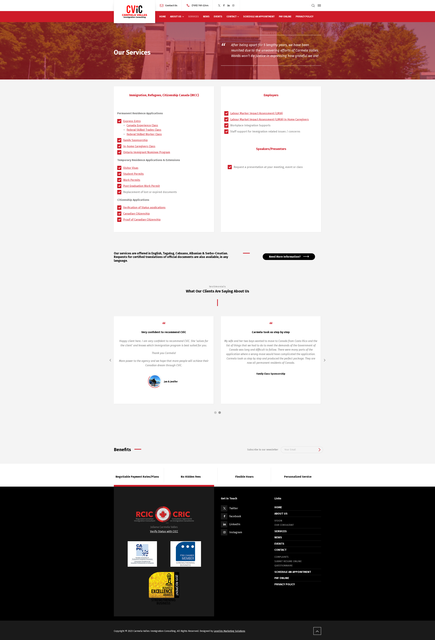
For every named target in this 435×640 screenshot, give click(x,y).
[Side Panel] (318, 5)
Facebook (235, 516)
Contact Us (171, 5)
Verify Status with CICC (164, 531)
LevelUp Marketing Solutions (229, 631)
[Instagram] (233, 5)
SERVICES (280, 531)
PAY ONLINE (281, 578)
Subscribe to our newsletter (262, 449)
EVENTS (279, 543)
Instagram (235, 532)
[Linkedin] (228, 5)
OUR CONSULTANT (284, 525)
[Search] (313, 5)
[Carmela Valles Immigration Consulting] (134, 11)
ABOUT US (281, 513)
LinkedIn (234, 524)
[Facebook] (224, 5)
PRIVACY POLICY (284, 584)
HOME (278, 507)
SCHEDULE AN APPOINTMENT (292, 572)
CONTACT (280, 549)
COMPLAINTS (281, 556)
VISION (278, 520)
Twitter (233, 508)
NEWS (278, 537)
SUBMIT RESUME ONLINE (288, 561)
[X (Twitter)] (219, 5)
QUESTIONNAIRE (283, 565)
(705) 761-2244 (200, 5)
